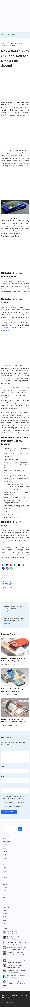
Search (20, 829)
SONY (4, 900)
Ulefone (5, 913)
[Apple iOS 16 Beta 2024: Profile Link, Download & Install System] (4, 948)
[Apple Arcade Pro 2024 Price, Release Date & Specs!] (4, 938)
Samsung (5, 897)
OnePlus (5, 887)
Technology (6, 907)
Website (3, 786)
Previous (9, 612)
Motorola (5, 881)
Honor (4, 858)
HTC (4, 861)
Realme (5, 894)
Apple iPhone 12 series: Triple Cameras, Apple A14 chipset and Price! (14, 955)
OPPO (4, 890)
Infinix (4, 868)
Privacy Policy (6, 998)
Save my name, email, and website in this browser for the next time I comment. (14, 797)
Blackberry (6, 845)
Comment (4, 749)
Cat (4, 848)
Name (3, 766)
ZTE (4, 923)
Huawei (5, 864)
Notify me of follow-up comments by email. (14, 802)
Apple (4, 838)
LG (3, 874)
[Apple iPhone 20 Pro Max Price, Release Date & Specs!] (4, 976)
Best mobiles (6, 841)
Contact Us (14, 995)
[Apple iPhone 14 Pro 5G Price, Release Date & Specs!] (4, 961)
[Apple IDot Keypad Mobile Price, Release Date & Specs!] (4, 943)
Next (5, 623)
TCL (4, 904)
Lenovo (5, 871)
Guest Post (24, 995)
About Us (4, 995)
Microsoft (5, 877)
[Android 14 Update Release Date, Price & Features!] (4, 932)
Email (3, 776)
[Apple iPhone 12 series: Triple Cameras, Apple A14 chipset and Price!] (4, 953)
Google (5, 855)
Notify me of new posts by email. (11, 806)
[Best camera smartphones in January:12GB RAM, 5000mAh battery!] (4, 982)
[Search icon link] (28, 35)
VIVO (4, 917)
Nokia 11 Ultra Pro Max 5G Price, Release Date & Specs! (7, 589)
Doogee (5, 851)
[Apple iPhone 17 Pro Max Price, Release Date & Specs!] (4, 971)
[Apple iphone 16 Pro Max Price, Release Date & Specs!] (4, 966)
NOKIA (16, 664)
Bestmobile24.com (10, 35)
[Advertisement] (15, 15)
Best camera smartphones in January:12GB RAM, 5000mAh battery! (14, 983)
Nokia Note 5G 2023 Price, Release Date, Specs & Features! (6, 583)
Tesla (4, 910)
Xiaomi (5, 920)
